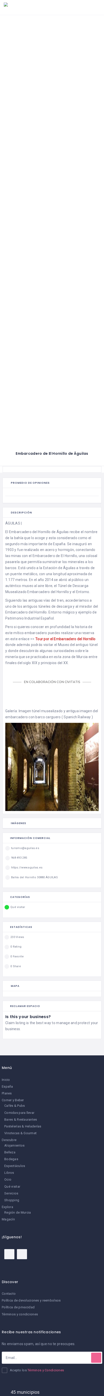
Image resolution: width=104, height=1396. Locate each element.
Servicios (11, 1193)
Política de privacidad (18, 1307)
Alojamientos (14, 1145)
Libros (9, 1173)
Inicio (6, 1080)
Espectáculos (14, 1166)
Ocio (7, 1179)
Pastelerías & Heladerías (22, 1126)
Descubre (9, 1140)
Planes (7, 1093)
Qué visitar (12, 1186)
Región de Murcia (17, 1212)
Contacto (9, 1293)
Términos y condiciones (20, 1314)
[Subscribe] (96, 1358)
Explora (7, 1207)
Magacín (8, 1219)
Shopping (11, 1200)
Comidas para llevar (19, 1113)
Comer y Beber (13, 1100)
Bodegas (11, 1159)
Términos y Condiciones (46, 1370)
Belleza (9, 1152)
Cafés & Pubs (14, 1106)
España (7, 1086)
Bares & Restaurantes (20, 1119)
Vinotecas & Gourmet (20, 1133)
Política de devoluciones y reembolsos (31, 1300)
